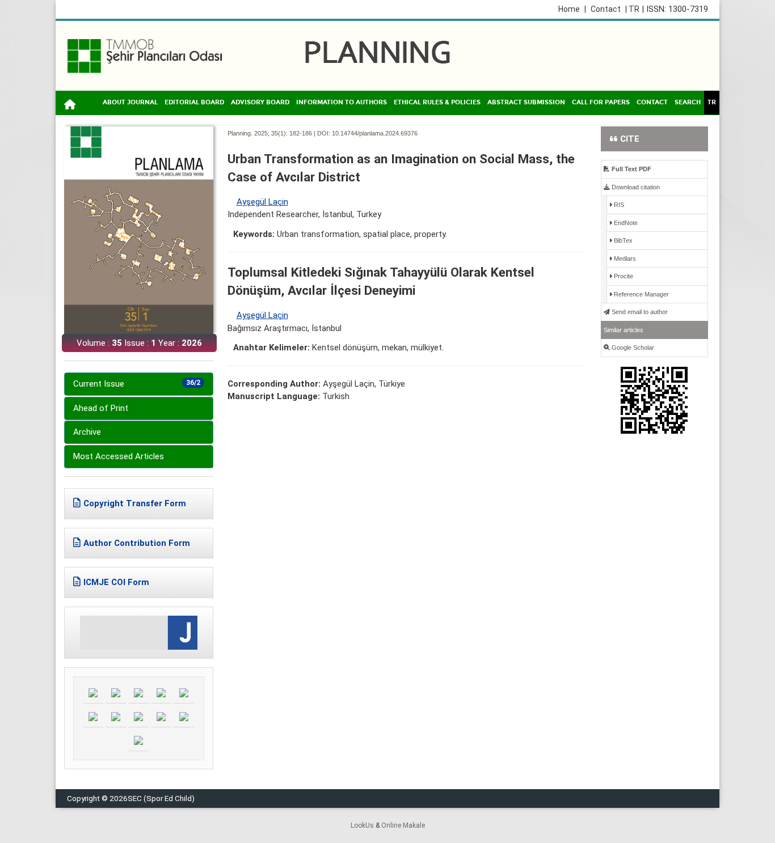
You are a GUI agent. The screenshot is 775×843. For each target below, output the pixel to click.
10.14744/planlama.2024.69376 (375, 133)
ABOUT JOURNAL (130, 102)
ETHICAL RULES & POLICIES (437, 102)
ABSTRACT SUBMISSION (526, 102)
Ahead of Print (100, 408)
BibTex (622, 240)
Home (572, 9)
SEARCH (688, 102)
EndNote (625, 222)
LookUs (362, 825)
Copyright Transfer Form (134, 503)
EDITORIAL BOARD (194, 102)
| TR (632, 9)
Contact (606, 9)
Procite (622, 276)
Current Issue (136, 384)
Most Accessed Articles (118, 456)
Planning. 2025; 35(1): (258, 133)
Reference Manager (640, 294)
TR (711, 102)
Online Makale (403, 825)
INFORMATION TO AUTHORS (341, 102)
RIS (618, 204)
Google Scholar (632, 347)
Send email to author (639, 311)
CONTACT (652, 102)
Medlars (624, 258)
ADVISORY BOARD (260, 102)
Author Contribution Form (136, 543)
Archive (87, 432)
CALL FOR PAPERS (601, 102)
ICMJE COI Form (116, 582)
